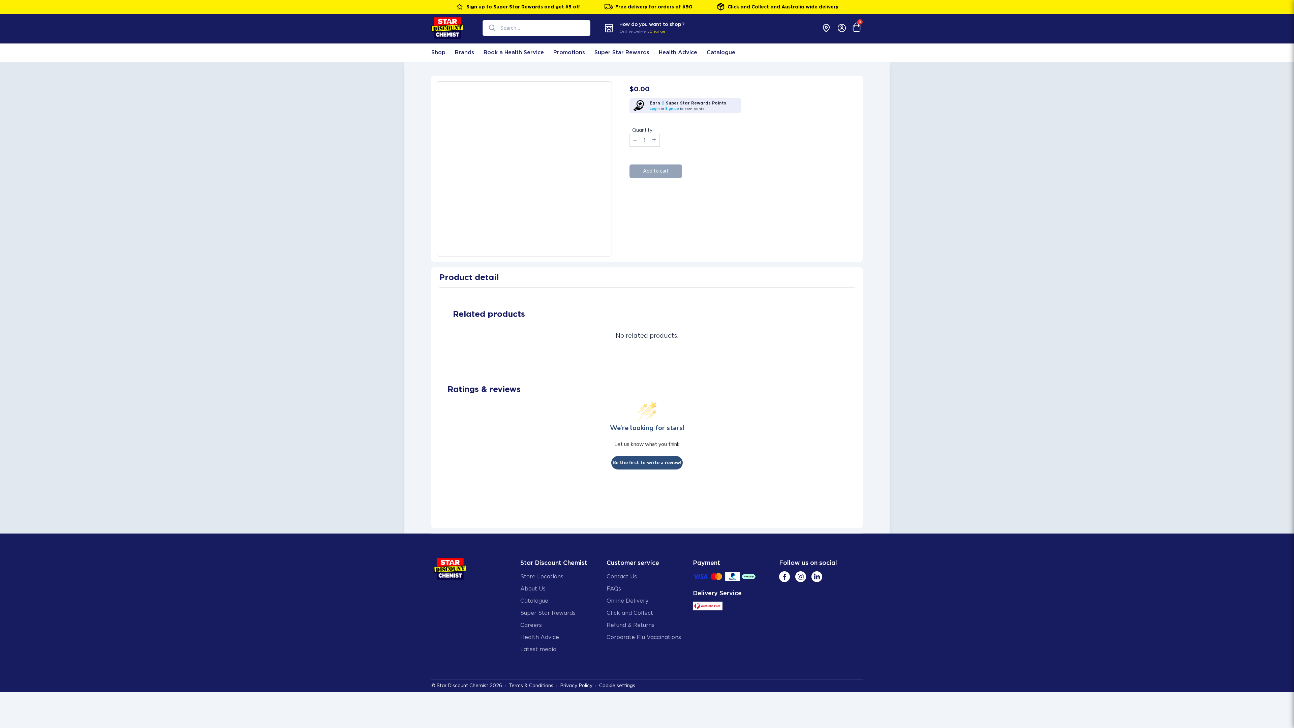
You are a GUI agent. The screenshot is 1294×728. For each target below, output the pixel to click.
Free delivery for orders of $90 (653, 6)
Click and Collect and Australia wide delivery (783, 6)
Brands (464, 52)
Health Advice (678, 52)
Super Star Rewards (621, 52)
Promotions (569, 52)
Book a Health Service (514, 52)
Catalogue (721, 52)
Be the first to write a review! (647, 462)
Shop (438, 52)
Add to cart (656, 171)
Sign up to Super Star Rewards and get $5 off (523, 6)
